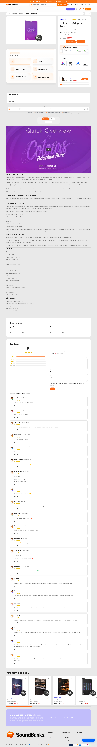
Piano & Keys (33, 699)
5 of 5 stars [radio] (62, 353)
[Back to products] (88, 13)
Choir (78, 699)
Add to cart (70, 41)
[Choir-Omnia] (87, 687)
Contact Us (51, 735)
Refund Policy (65, 735)
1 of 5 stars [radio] (57, 353)
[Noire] (40, 687)
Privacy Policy (65, 740)
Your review (53, 356)
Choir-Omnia (80, 698)
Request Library (70, 9)
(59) (49, 697)
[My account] (76, 9)
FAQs (49, 737)
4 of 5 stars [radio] (61, 353)
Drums (8, 699)
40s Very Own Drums (12, 698)
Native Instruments (11, 701)
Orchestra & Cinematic (17, 13)
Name (51, 371)
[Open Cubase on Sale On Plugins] (86, 51)
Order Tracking (66, 737)
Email (51, 377)
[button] (84, 79)
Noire (31, 698)
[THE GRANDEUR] (64, 687)
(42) (26, 697)
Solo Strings (69, 78)
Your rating (53, 353)
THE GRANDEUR (58, 697)
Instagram (79, 735)
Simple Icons (88, 113)
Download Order (66, 732)
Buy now (81, 41)
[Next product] (89, 13)
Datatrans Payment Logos (74, 113)
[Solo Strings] (63, 79)
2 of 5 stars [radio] (59, 353)
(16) (96, 697)
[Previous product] (86, 13)
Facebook (79, 732)
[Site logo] (12, 4)
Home (9, 13)
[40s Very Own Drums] (17, 687)
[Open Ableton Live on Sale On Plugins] (79, 51)
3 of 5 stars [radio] (60, 353)
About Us (50, 732)
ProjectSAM (63, 19)
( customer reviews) (83, 19)
